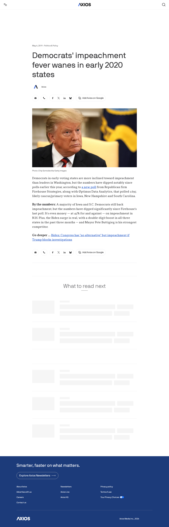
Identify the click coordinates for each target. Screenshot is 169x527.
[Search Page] (164, 5)
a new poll (89, 187)
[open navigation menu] (5, 4)
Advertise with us (24, 492)
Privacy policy (107, 487)
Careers (20, 497)
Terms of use (106, 492)
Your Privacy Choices (110, 497)
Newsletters (66, 487)
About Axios (22, 487)
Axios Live (65, 492)
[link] (35, 98)
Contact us (21, 503)
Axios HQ (64, 497)
